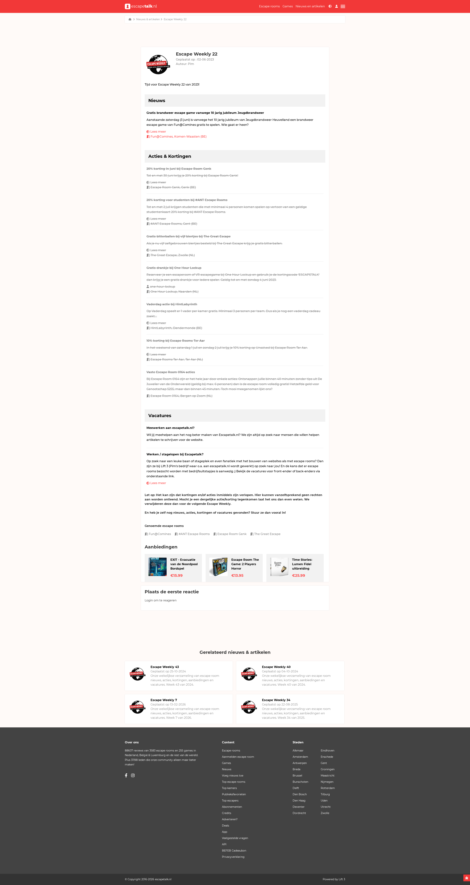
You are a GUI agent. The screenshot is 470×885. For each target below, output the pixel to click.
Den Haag (299, 800)
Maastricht (328, 775)
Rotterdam (328, 788)
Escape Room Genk (232, 534)
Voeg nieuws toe (232, 775)
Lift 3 (342, 879)
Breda (296, 769)
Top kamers (229, 788)
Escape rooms (269, 6)
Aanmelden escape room (238, 756)
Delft (296, 788)
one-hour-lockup (162, 286)
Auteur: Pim (185, 64)
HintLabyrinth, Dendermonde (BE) (176, 328)
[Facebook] (126, 775)
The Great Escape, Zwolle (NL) (173, 255)
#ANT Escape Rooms (194, 534)
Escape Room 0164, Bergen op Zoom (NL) (181, 396)
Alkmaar (298, 750)
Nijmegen (327, 781)
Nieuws (226, 769)
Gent (324, 763)
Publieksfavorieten (234, 794)
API (224, 844)
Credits (226, 813)
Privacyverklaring (233, 857)
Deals (225, 825)
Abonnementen (232, 806)
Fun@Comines (159, 534)
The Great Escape (267, 534)
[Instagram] (133, 775)
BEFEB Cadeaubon (234, 850)
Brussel (297, 775)
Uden (324, 800)
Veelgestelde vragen (235, 838)
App (224, 832)
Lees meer (158, 131)
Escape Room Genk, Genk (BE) (173, 187)
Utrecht (326, 806)
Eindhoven (327, 750)
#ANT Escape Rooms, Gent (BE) (174, 223)
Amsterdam (300, 756)
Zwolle (325, 813)
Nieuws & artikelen (148, 19)
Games (288, 6)
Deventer (299, 806)
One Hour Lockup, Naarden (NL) (174, 291)
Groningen (328, 769)
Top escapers (230, 800)
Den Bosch (300, 794)
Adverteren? (230, 819)
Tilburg (325, 794)
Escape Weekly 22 (175, 19)
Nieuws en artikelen (310, 6)
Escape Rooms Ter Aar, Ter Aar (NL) (177, 359)
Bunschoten (300, 781)
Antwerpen (300, 763)
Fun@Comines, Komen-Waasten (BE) (179, 136)
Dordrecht (299, 813)
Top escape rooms (233, 781)
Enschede (327, 756)
